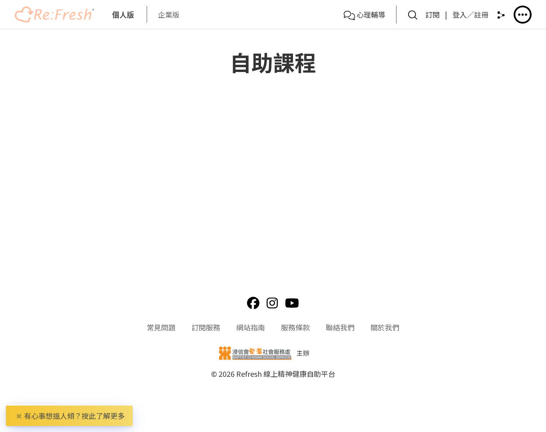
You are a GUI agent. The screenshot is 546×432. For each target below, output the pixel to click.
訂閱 (432, 14)
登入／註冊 (470, 14)
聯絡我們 (340, 327)
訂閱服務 (205, 327)
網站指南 (250, 327)
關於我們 (385, 327)
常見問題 (161, 327)
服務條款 (295, 327)
